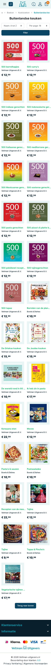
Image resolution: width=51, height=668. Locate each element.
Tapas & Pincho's (35, 549)
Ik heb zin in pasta (36, 388)
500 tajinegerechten (37, 267)
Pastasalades (34, 469)
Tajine (30, 509)
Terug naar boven (25, 605)
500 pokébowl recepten (13, 267)
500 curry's (33, 66)
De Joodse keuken (36, 348)
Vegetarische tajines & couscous (18, 589)
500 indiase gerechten (13, 107)
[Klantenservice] (33, 4)
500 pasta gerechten (12, 227)
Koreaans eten (8, 428)
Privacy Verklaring (13, 663)
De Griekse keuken (11, 348)
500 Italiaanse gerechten (14, 147)
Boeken (10, 12)
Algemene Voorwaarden (36, 663)
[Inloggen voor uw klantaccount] (40, 4)
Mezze (30, 428)
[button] (11, 4)
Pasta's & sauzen (10, 469)
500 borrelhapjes (10, 66)
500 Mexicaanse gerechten (15, 187)
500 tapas (6, 308)
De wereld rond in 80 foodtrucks (18, 388)
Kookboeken (24, 12)
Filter (25, 32)
